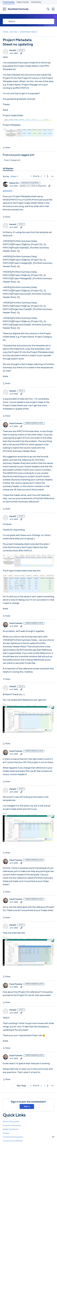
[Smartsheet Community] (18, 9)
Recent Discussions (11, 1121)
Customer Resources (12, 1125)
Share (6, 147)
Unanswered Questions (28, 1137)
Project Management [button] (12, 160)
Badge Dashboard (10, 1129)
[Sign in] (52, 9)
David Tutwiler (15, 423)
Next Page (21, 1085)
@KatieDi (7, 190)
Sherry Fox (14, 183)
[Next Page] (47, 176)
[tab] (8, 168)
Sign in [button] (27, 1106)
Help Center (23, 2)
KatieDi (12, 50)
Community (9, 2)
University (36, 2)
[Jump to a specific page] (52, 176)
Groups (6, 1133)
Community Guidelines (13, 1140)
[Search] (48, 9)
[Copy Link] (21, 53)
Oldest (13, 176)
